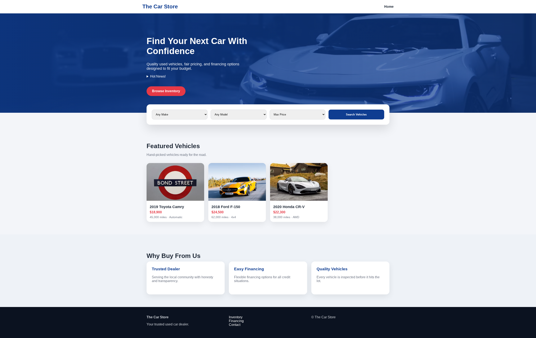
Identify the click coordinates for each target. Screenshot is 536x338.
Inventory (235, 317)
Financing (236, 321)
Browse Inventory (166, 91)
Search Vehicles (356, 114)
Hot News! (158, 76)
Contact (234, 324)
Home (389, 6)
